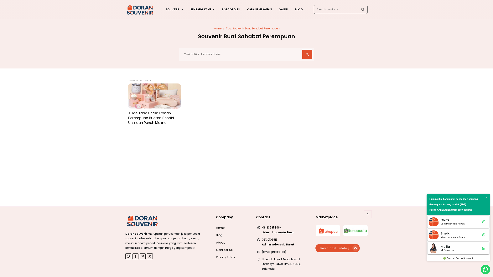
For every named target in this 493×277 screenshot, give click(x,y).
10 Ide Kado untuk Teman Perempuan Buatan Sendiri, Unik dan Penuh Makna (151, 118)
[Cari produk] (362, 9)
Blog (219, 235)
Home (220, 228)
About (220, 242)
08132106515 (269, 240)
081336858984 (272, 227)
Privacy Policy (225, 257)
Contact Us (224, 250)
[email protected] (274, 252)
